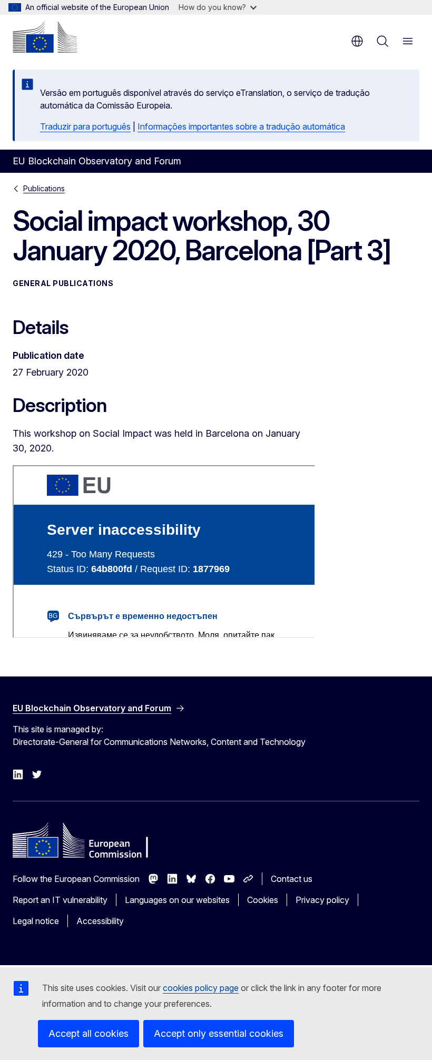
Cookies (262, 900)
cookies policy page (201, 988)
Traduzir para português (85, 126)
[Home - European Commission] (45, 37)
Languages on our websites (177, 900)
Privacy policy (322, 900)
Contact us (291, 878)
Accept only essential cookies (218, 1033)
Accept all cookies (88, 1033)
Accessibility (100, 921)
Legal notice (36, 921)
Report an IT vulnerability (60, 900)
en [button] (357, 41)
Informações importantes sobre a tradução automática (241, 126)
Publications (44, 188)
